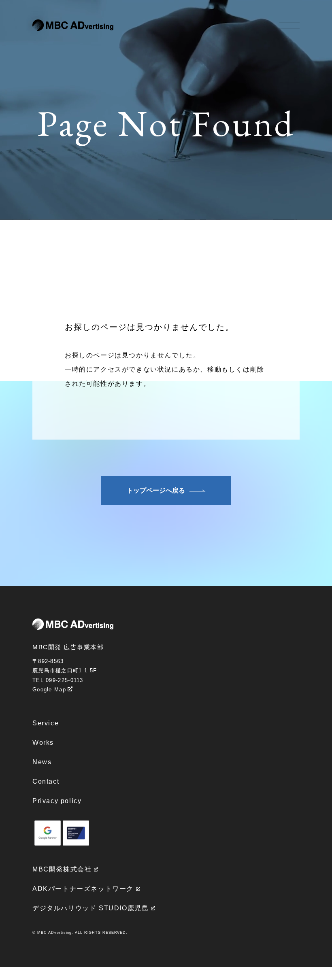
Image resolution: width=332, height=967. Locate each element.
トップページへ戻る (156, 490)
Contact (45, 781)
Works (43, 742)
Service (45, 723)
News (41, 762)
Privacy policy (56, 800)
